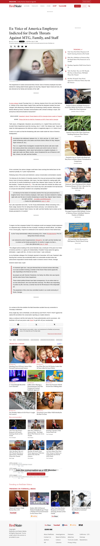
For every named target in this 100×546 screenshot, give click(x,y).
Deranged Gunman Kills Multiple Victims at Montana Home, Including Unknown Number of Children (77, 213)
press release (14, 103)
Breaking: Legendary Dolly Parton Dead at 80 (53, 431)
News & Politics (61, 537)
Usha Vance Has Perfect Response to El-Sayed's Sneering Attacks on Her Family (16, 433)
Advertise (71, 537)
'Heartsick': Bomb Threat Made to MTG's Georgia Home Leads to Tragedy (40, 116)
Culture (58, 540)
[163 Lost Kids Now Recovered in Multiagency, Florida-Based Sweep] (78, 230)
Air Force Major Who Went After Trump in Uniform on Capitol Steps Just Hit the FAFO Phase (53, 453)
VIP (45, 542)
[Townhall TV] (62, 6)
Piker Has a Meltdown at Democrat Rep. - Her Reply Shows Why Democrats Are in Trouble (36, 433)
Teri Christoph (12, 437)
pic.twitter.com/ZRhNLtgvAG (42, 199)
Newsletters (83, 540)
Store (48, 6)
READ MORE (86, 1)
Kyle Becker (78, 217)
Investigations (60, 534)
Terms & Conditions (73, 540)
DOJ (14, 339)
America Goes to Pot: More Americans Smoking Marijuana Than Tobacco (77, 133)
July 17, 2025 (46, 201)
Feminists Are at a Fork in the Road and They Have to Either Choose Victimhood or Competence (78, 159)
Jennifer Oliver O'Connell (77, 111)
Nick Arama (30, 437)
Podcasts (35, 6)
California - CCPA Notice (85, 534)
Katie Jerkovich (14, 41)
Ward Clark (78, 243)
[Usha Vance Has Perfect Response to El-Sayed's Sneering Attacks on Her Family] (17, 424)
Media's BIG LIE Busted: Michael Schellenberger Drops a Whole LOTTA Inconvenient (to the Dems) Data (39, 510)
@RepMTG (38, 240)
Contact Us (47, 537)
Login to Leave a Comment (36, 474)
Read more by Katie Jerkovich (55, 333)
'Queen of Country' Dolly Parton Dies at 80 (16, 509)
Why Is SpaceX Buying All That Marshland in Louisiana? (81, 509)
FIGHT (32, 320)
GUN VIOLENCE (35, 339)
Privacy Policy (72, 542)
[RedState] (15, 6)
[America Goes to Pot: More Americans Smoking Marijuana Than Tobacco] (78, 123)
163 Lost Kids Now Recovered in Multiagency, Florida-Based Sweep (77, 240)
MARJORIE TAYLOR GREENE (47, 339)
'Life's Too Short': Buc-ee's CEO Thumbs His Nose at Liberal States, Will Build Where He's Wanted (16, 453)
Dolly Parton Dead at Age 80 (26, 2)
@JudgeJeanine (51, 233)
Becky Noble (78, 136)
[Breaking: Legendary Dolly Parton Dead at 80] (54, 424)
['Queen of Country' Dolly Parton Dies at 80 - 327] (18, 498)
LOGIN (84, 6)
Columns (58, 542)
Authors (26, 6)
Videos (42, 6)
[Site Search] (89, 6)
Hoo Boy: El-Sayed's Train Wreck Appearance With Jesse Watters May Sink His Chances (36, 453)
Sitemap (82, 537)
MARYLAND (59, 339)
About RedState (49, 534)
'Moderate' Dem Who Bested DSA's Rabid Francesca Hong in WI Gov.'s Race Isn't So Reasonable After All (78, 186)
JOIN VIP (77, 6)
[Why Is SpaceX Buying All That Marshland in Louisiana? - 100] (81, 498)
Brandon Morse (78, 163)
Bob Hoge (11, 458)
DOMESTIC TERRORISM (23, 339)
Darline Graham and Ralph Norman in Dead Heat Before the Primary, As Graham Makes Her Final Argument (78, 107)
